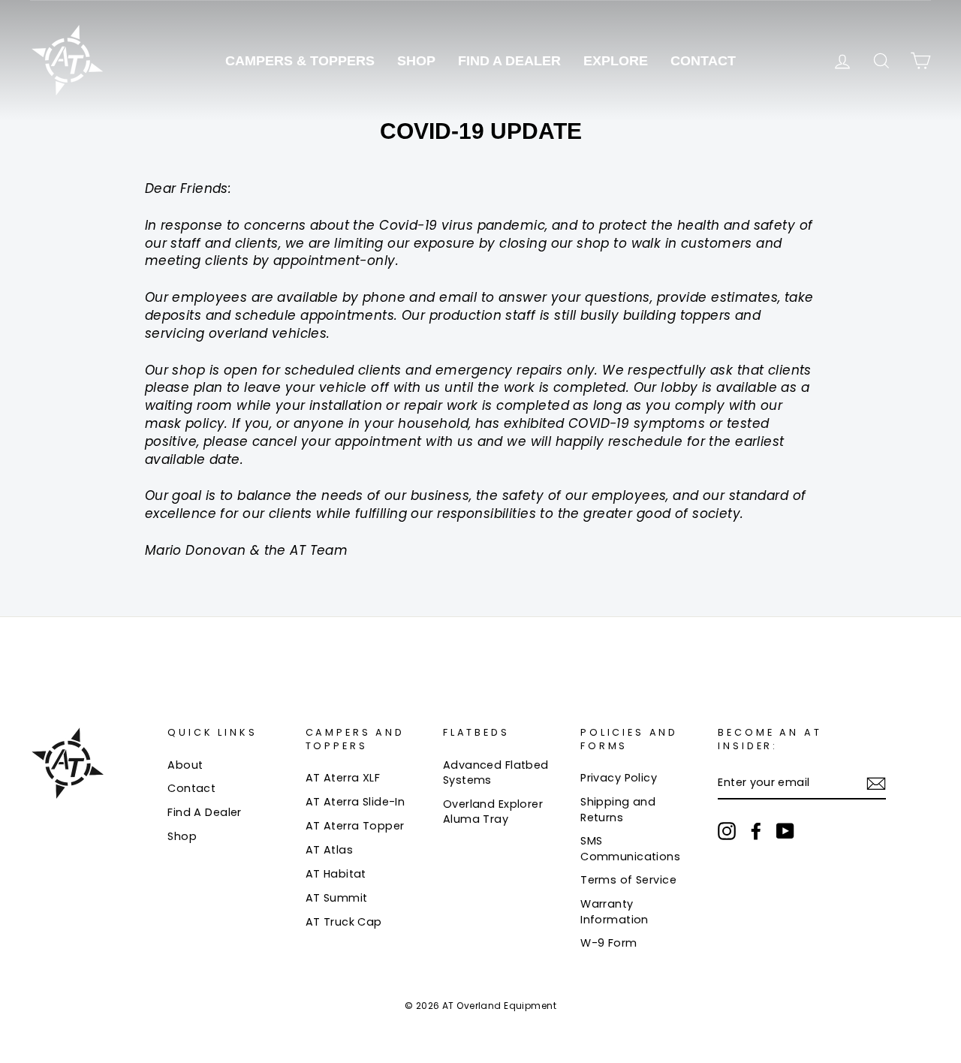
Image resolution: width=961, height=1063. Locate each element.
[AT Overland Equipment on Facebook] (756, 831)
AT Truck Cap (344, 921)
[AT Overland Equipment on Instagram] (727, 831)
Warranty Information (614, 911)
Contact (703, 60)
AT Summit (337, 897)
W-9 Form (608, 942)
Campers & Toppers (300, 60)
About (185, 764)
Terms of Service (628, 879)
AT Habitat (336, 873)
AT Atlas (329, 849)
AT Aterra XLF (343, 777)
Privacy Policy (618, 777)
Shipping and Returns (617, 809)
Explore (615, 60)
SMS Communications (630, 848)
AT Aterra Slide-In (355, 801)
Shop (416, 60)
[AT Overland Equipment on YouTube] (785, 831)
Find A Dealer (509, 60)
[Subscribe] (876, 783)
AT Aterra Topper (355, 825)
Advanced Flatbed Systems (496, 772)
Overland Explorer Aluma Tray (493, 811)
